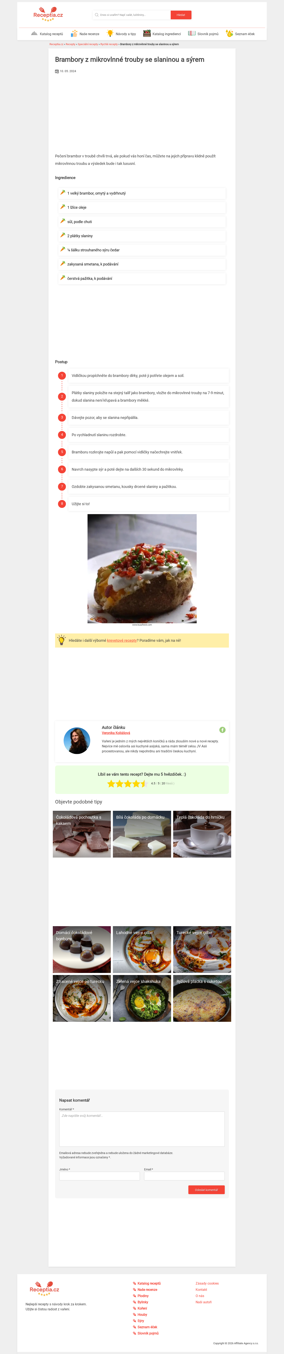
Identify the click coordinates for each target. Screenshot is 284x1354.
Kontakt (201, 1290)
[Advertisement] (142, 106)
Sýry (141, 1321)
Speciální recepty (88, 44)
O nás (200, 1296)
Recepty (70, 44)
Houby (142, 1315)
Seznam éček (245, 34)
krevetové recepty (122, 640)
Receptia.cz (56, 44)
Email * (148, 1169)
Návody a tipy (126, 34)
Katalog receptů (51, 34)
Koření (142, 1308)
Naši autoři (204, 1302)
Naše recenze (89, 34)
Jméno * (64, 1169)
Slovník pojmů (208, 34)
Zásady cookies (207, 1283)
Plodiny (143, 1296)
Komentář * (66, 1109)
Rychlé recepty (109, 44)
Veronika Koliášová (116, 733)
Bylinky (143, 1302)
